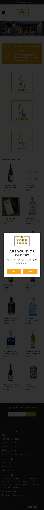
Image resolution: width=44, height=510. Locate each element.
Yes (13, 272)
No (30, 272)
